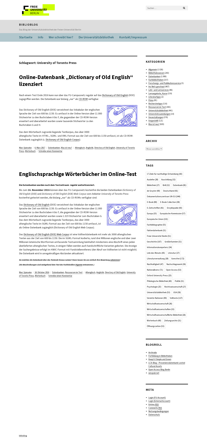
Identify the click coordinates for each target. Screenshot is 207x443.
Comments (155, 408)
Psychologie (154, 286)
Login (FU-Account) (157, 397)
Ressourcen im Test (74, 272)
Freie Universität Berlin (159, 236)
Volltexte (176, 298)
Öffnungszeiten (155, 326)
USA (177, 292)
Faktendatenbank (156, 230)
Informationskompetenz (159, 247)
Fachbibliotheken (155, 79)
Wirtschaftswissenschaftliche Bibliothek (166, 315)
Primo (150, 100)
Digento (78, 264)
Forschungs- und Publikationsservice (164, 83)
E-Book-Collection (170, 202)
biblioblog (28, 25)
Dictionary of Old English (115, 95)
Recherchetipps (155, 103)
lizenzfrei (178, 258)
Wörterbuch (30, 151)
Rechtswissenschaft (175, 286)
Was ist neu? (66, 147)
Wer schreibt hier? (61, 37)
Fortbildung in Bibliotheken (160, 356)
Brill (166, 185)
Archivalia (152, 352)
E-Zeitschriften (155, 207)
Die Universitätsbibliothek (96, 37)
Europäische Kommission (172, 213)
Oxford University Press (159, 275)
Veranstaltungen (155, 117)
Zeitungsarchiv (172, 320)
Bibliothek (153, 185)
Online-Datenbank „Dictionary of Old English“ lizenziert (76, 80)
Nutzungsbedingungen (158, 411)
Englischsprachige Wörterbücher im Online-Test (77, 174)
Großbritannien (173, 241)
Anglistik (89, 147)
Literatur (174, 253)
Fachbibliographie (156, 224)
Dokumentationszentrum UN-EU (163, 196)
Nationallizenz (155, 269)
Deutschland (170, 190)
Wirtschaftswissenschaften (160, 309)
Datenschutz (154, 414)
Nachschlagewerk (176, 264)
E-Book (152, 202)
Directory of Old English (104, 147)
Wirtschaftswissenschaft (159, 303)
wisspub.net (153, 373)
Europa (152, 213)
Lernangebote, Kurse (157, 93)
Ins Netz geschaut (156, 86)
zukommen (115, 260)
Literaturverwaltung (157, 258)
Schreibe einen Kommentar (50, 151)
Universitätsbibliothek (158, 110)
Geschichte (154, 241)
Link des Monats (156, 253)
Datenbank (179, 185)
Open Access (173, 269)
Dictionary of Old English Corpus (62, 139)
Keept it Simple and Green (159, 359)
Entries (153, 404)
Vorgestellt (153, 120)
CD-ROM (83, 99)
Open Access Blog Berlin (159, 369)
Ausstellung (168, 179)
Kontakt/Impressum (133, 37)
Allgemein (152, 69)
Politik (179, 281)
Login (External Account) (159, 401)
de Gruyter (153, 190)
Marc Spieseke (25, 147)
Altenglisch (80, 147)
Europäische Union (157, 219)
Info (40, 37)
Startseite (25, 37)
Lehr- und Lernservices (158, 90)
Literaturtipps (154, 97)
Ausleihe (152, 179)
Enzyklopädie (174, 207)
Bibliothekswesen (156, 73)
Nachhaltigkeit (155, 264)
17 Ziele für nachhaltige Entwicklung (164, 174)
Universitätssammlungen (159, 114)
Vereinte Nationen (157, 298)
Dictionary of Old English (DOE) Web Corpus (46, 234)
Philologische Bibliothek (159, 281)
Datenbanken (54, 147)
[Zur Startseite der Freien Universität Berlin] (42, 10)
